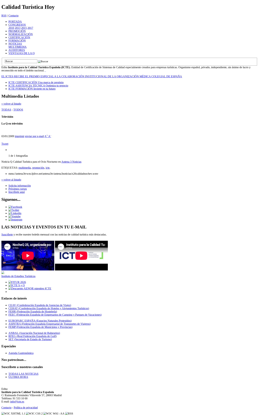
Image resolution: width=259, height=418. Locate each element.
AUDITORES (16, 50)
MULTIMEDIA (17, 46)
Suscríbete (7, 234)
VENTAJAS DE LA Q (21, 53)
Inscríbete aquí (16, 191)
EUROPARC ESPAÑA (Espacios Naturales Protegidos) (40, 320)
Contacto (13, 15)
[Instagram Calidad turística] (15, 219)
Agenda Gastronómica (20, 353)
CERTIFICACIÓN (19, 37)
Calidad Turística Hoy (28, 7)
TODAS (6, 109)
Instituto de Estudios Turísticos (18, 276)
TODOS (18, 109)
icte (48, 167)
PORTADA (15, 21)
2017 (30, 27)
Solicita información (19, 185)
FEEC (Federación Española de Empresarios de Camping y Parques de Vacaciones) (54, 314)
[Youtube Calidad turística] (14, 216)
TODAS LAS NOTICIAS (23, 373)
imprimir (19, 136)
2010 (11, 27)
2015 (24, 27)
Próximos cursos (17, 188)
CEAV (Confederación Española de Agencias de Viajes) (39, 305)
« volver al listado (11, 103)
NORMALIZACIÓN (20, 34)
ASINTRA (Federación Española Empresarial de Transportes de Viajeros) (49, 323)
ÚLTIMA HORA (18, 376)
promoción (38, 167)
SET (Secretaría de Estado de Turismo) (30, 339)
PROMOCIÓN (17, 31)
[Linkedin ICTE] (14, 213)
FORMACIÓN (17, 40)
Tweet (4, 143)
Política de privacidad (26, 407)
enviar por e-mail (34, 136)
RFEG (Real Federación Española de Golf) (32, 336)
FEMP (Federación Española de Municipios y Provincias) (40, 327)
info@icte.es (17, 401)
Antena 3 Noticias (71, 161)
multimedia (24, 167)
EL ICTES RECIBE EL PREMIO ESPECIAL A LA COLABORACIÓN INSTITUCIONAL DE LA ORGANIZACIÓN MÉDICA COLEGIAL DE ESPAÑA (91, 76)
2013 (17, 27)
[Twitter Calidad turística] (13, 210)
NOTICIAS (15, 43)
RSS (4, 15)
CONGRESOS (17, 24)
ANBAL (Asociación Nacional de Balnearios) (34, 332)
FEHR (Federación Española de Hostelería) (32, 311)
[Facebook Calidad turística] (15, 206)
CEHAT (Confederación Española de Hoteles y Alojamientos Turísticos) (48, 308)
